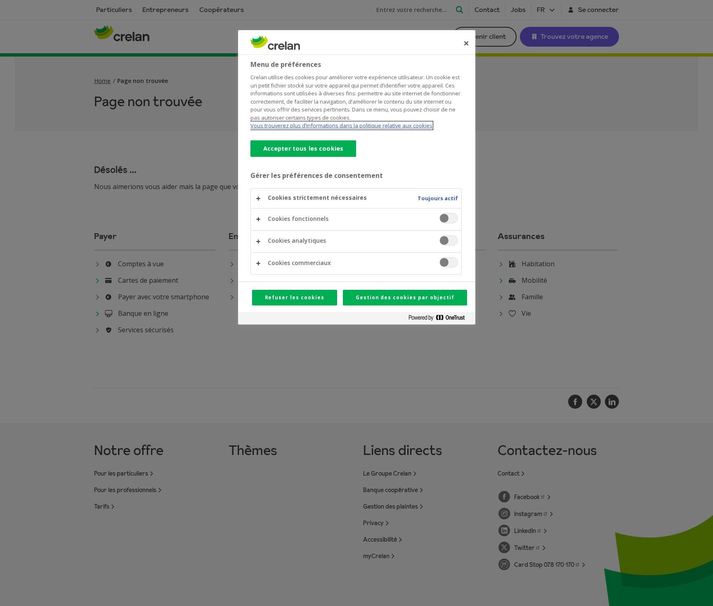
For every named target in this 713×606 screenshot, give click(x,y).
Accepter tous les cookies (303, 148)
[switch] (448, 218)
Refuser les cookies (294, 297)
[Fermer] (466, 43)
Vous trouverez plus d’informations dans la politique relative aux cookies (341, 125)
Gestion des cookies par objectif (405, 297)
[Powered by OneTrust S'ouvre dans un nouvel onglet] (439, 319)
